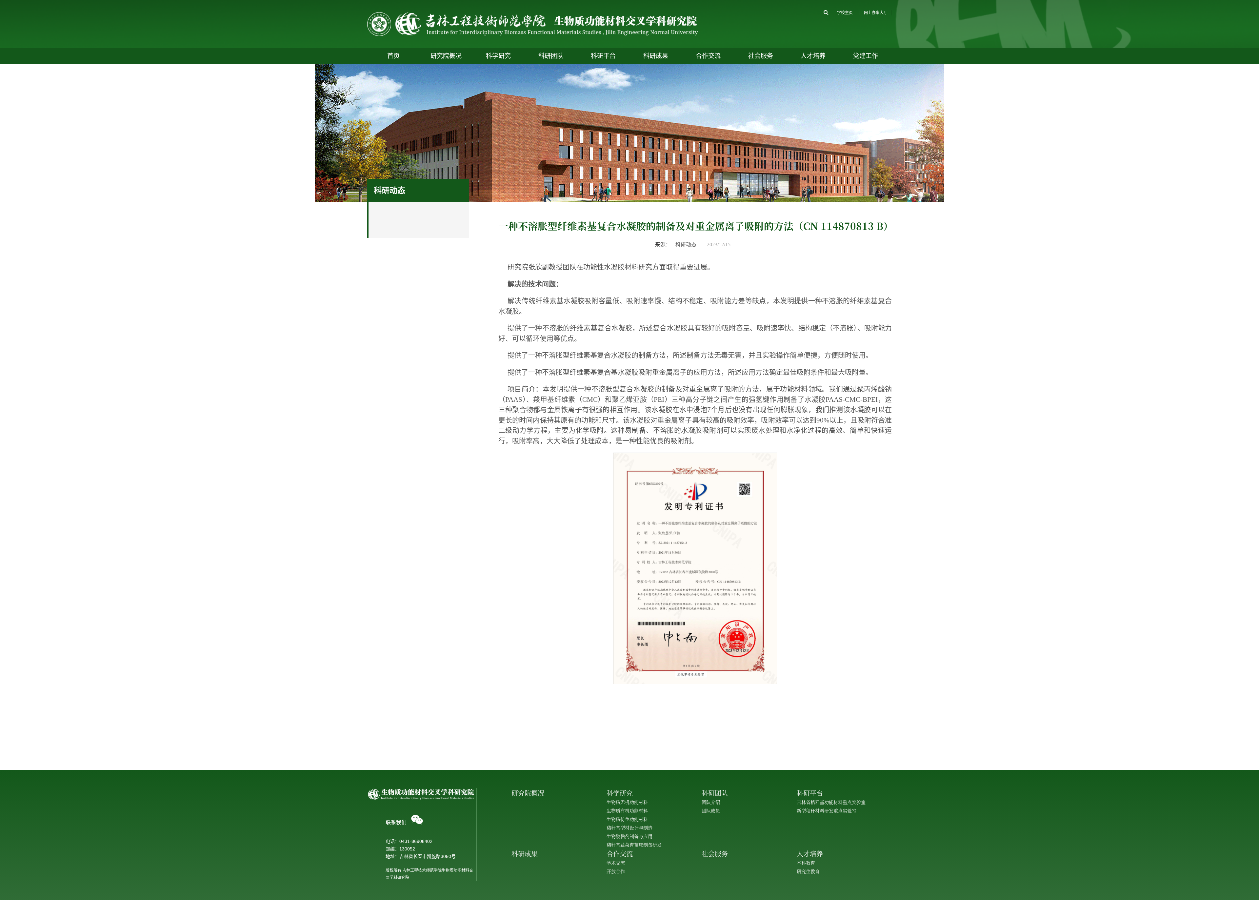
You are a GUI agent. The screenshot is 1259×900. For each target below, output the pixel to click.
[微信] (417, 820)
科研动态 (685, 244)
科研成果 (655, 55)
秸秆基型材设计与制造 (629, 827)
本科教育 (806, 862)
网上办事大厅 (876, 13)
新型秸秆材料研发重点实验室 (826, 810)
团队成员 (711, 810)
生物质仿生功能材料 (627, 819)
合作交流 (708, 55)
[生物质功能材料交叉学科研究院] (532, 24)
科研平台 (603, 55)
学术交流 (616, 862)
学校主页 (845, 13)
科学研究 (498, 55)
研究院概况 (446, 55)
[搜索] (826, 12)
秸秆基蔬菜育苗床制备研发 (634, 844)
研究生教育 (808, 871)
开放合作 (616, 871)
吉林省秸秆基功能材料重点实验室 (831, 802)
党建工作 (865, 55)
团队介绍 (711, 802)
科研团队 (550, 55)
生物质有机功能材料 (627, 810)
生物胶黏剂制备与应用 (629, 836)
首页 (393, 55)
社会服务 (760, 55)
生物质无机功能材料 (627, 802)
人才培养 (813, 55)
